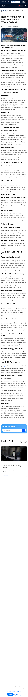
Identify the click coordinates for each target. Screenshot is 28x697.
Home (2, 10)
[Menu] (25, 6)
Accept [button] (10, 694)
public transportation (8, 366)
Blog (6, 10)
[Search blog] (23, 430)
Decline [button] (17, 694)
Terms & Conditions (10, 691)
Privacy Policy (19, 691)
